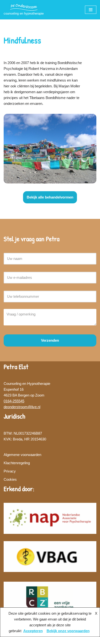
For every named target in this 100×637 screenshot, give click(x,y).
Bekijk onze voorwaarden (68, 631)
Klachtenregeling (17, 463)
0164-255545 (14, 401)
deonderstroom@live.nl (22, 407)
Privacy (10, 471)
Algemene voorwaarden (22, 455)
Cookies (10, 479)
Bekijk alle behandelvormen (50, 197)
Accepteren (33, 631)
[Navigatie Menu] (90, 10)
